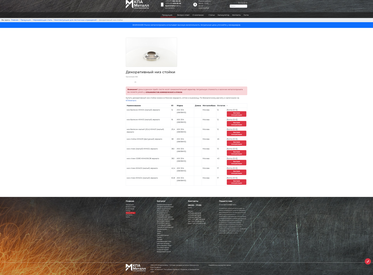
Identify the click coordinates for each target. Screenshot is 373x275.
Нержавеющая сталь (164, 241)
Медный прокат (162, 213)
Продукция (167, 15)
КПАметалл (131, 100)
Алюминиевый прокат (164, 205)
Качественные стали (164, 245)
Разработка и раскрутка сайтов (220, 265)
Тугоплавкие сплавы (164, 225)
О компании (198, 15)
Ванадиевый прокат (164, 252)
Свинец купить (162, 229)
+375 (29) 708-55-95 (198, 219)
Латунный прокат (163, 211)
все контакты (170, 8)
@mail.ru (173, 6)
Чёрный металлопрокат (165, 227)
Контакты (236, 15)
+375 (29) (173, 3)
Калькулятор (223, 15)
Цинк (159, 233)
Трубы (159, 237)
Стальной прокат (163, 249)
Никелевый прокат (163, 223)
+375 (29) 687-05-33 (194, 215)
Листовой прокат (163, 247)
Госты (246, 15)
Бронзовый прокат (163, 221)
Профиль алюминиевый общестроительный (165, 208)
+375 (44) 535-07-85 (194, 217)
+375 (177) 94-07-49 (199, 223)
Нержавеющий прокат (165, 217)
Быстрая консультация (236, 114)
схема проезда (204, 8)
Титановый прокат (163, 215)
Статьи (212, 15)
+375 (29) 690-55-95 (194, 213)
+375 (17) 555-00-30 (197, 221)
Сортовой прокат (163, 235)
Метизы (159, 239)
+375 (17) (173, 1)
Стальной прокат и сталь (165, 219)
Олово (159, 231)
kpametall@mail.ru (230, 205)
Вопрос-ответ (183, 15)
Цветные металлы (163, 243)
